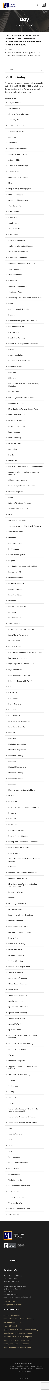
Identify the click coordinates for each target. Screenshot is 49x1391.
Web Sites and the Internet (19, 1209)
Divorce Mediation (15, 355)
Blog (10, 183)
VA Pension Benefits (16, 1197)
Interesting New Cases (17, 606)
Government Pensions (17, 520)
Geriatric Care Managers (18, 509)
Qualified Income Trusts (18, 926)
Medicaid (12, 761)
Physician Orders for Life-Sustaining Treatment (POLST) (22, 885)
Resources (39, 1369)
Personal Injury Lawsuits (17, 878)
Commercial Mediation (17, 257)
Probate (11, 898)
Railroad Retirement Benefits (19, 932)
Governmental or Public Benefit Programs (24, 526)
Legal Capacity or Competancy (21, 664)
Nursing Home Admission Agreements (23, 842)
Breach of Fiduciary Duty (18, 200)
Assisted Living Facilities (17, 154)
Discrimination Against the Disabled (22, 321)
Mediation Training (15, 755)
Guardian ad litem (15, 532)
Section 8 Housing (15, 961)
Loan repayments (15, 715)
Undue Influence (15, 1168)
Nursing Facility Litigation (18, 836)
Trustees (11, 1140)
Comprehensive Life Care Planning (17, 1340)
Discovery (12, 315)
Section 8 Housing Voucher (19, 967)
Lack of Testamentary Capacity (21, 629)
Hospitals (11, 560)
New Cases (12, 801)
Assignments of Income (17, 148)
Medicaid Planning (15, 773)
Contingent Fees (15, 292)
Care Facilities (13, 212)
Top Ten (11, 1103)
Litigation (12, 710)
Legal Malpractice (15, 669)
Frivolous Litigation (15, 491)
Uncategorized (14, 1157)
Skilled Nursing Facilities (17, 984)
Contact (28, 1371)
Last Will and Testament (18, 635)
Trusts (10, 1145)
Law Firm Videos (14, 646)
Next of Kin (12, 824)
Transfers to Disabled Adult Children (22, 1123)
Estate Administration (17, 415)
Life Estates (12, 692)
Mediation (12, 738)
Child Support (13, 234)
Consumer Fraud (15, 275)
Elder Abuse (13, 372)
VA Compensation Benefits (19, 1186)
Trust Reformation (15, 1134)
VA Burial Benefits (15, 1180)
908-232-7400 (9, 1302)
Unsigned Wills (14, 1174)
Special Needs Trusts (16, 1018)
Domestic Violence (15, 366)
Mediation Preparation (17, 750)
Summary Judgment (16, 1061)
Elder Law (12, 378)
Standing (11, 1055)
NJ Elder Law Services (12, 1315)
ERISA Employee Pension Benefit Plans (23, 409)
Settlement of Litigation (17, 978)
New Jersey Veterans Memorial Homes (23, 807)
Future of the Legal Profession (20, 503)
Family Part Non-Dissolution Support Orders (25, 466)
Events (11, 455)
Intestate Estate (14, 618)
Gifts (10, 514)
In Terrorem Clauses (16, 583)
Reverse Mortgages (16, 955)
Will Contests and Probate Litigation (18, 1337)
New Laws (12, 813)
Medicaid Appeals (10, 1326)
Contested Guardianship (18, 286)
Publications (13, 1369)
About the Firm (37, 1366)
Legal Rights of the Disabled (19, 675)
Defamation (13, 303)
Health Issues (13, 549)
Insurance (12, 601)
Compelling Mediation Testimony (21, 263)
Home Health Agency (16, 555)
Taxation (11, 1080)
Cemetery (12, 217)
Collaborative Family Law (18, 252)
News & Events (26, 1369)
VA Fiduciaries (13, 1191)
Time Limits (13, 1097)
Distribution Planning (16, 338)
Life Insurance (13, 698)
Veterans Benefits (15, 1203)
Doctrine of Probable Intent (19, 361)
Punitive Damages (15, 921)
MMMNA (11, 796)
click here (38, 86)
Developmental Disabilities (18, 309)
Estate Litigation (14, 432)
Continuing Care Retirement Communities (25, 298)
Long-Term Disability (16, 727)
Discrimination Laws (16, 326)
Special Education (15, 1001)
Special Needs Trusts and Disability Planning (21, 1329)
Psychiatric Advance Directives (20, 915)
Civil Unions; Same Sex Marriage (20, 246)
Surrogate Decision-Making (19, 1074)
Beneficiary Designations (18, 177)
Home (11, 1366)
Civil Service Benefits (16, 240)
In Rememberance (15, 578)
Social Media (13, 990)
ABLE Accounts (14, 108)
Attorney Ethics (14, 160)
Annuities (12, 137)
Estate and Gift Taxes (17, 426)
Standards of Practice (17, 1049)
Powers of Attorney (16, 892)
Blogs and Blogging (15, 194)
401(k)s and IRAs (14, 102)
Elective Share (14, 392)
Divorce (11, 349)
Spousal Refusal (14, 1024)
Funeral (11, 497)
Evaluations (12, 449)
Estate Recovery (14, 443)
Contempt (12, 280)
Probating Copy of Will (17, 903)
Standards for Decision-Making (20, 1043)
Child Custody (14, 229)
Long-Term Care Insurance (19, 721)
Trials (10, 1128)
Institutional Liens (15, 595)
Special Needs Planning (17, 1012)
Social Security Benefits (17, 995)
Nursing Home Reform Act (18, 847)
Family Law (12, 461)
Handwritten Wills (15, 543)
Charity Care (13, 223)
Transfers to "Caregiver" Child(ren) (22, 1117)
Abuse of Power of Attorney (19, 114)
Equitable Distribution (16, 403)
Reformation (13, 938)
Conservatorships (15, 269)
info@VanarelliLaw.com (13, 1304)
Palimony (12, 867)
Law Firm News (14, 641)
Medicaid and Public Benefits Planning (19, 1319)
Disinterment (13, 332)
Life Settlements (15, 704)
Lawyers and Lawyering (17, 658)
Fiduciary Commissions (17, 480)
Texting (11, 1092)
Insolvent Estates (15, 589)
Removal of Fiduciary (16, 944)
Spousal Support (14, 1030)
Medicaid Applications (17, 767)
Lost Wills (11, 733)
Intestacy (12, 612)
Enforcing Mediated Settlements (21, 397)
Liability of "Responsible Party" (20, 681)
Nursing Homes (14, 853)
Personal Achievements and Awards (22, 872)
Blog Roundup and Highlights (19, 189)
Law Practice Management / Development (25, 652)
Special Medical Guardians (18, 1007)
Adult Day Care (14, 120)
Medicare (12, 784)
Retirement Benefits (16, 949)
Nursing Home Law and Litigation (16, 1344)
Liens (10, 687)
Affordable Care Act (16, 131)
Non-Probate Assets (16, 830)
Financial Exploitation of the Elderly (22, 486)
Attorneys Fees (14, 171)
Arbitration (12, 143)
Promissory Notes (15, 909)
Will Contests (13, 1214)
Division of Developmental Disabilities (23, 344)
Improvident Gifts (15, 572)
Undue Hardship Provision (18, 1163)
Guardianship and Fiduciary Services (18, 1333)
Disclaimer (24, 1378)
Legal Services (22, 1366)
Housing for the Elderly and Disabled (22, 566)
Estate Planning (14, 438)
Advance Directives (16, 125)
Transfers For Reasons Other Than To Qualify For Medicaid (23, 1110)
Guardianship (13, 537)
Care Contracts (14, 206)
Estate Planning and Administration (17, 1347)
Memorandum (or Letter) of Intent (22, 790)
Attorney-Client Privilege (18, 166)
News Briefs (12, 819)
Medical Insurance (15, 778)
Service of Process (15, 972)
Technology (13, 1086)
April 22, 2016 (14, 49)
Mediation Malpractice (17, 744)
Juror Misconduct (15, 623)
